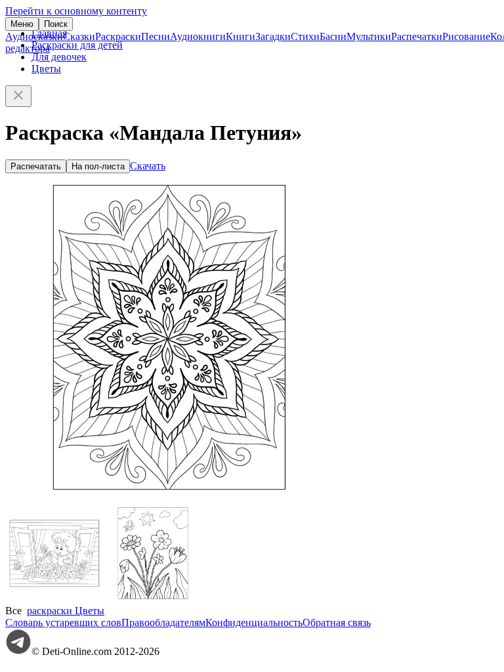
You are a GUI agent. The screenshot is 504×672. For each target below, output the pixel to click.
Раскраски (118, 36)
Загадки (273, 36)
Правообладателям (163, 622)
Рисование (466, 36)
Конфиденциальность (254, 622)
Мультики (368, 36)
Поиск (56, 24)
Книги (240, 36)
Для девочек (59, 56)
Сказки (79, 36)
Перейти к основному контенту (76, 10)
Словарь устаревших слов (63, 622)
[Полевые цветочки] (153, 598)
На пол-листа (98, 166)
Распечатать (35, 166)
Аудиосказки (34, 36)
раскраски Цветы (65, 610)
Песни (155, 36)
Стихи (305, 36)
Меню (21, 24)
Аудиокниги (198, 36)
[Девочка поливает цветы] (54, 598)
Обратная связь (337, 622)
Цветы (46, 68)
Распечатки (416, 36)
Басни (333, 36)
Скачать (147, 165)
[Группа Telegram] (18, 651)
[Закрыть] (18, 96)
